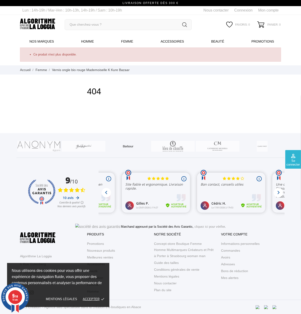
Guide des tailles (166, 263)
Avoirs (225, 257)
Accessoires (172, 41)
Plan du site (162, 290)
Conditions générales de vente (176, 269)
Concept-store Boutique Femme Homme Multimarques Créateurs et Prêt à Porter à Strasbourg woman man (184, 250)
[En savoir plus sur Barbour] (128, 146)
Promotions (262, 41)
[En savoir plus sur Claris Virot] (262, 146)
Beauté (217, 41)
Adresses (228, 264)
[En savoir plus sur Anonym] (38, 146)
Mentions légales (61, 299)
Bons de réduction (234, 271)
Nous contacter (216, 10)
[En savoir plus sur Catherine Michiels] (217, 146)
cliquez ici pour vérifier (209, 226)
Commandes (230, 250)
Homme (87, 41)
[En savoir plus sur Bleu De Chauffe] (172, 146)
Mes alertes (229, 278)
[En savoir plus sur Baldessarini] (83, 146)
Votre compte (234, 234)
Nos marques (41, 41)
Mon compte (268, 10)
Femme (127, 41)
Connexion (243, 10)
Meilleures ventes (100, 257)
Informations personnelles (240, 244)
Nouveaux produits (101, 250)
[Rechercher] (184, 24)
